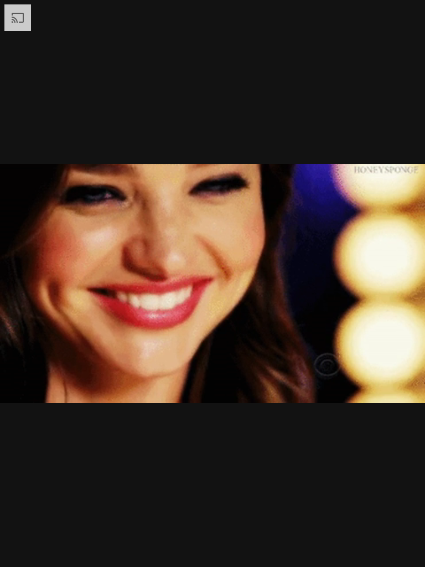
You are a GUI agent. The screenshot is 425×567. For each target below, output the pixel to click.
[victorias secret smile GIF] (212, 283)
